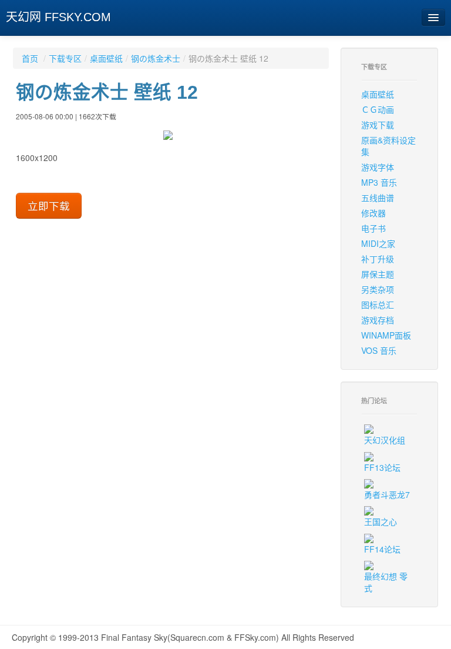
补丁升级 (377, 259)
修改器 (373, 213)
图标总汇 (377, 304)
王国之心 (380, 521)
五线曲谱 (377, 197)
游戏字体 (377, 167)
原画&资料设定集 (388, 146)
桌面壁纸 (106, 58)
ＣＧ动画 (377, 109)
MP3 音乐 (379, 182)
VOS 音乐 (378, 350)
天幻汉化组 (384, 440)
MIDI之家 (378, 243)
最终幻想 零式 (386, 582)
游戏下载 (377, 125)
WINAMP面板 (386, 335)
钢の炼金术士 (155, 58)
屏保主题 (377, 274)
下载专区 (65, 58)
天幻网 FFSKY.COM (58, 17)
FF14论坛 (382, 549)
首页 (30, 58)
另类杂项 (377, 289)
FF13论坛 (382, 467)
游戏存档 (377, 320)
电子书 (373, 228)
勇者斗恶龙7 (387, 494)
